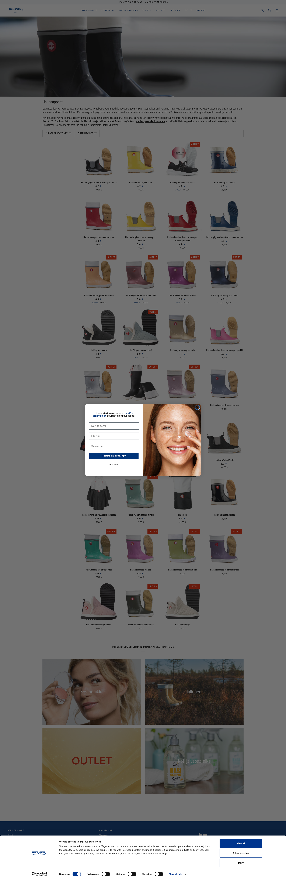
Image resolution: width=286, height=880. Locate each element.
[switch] (106, 874)
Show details (175, 874)
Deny (241, 863)
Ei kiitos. (114, 464)
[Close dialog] (197, 407)
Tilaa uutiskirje (114, 455)
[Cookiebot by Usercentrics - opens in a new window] (40, 874)
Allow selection (241, 853)
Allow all (240, 843)
